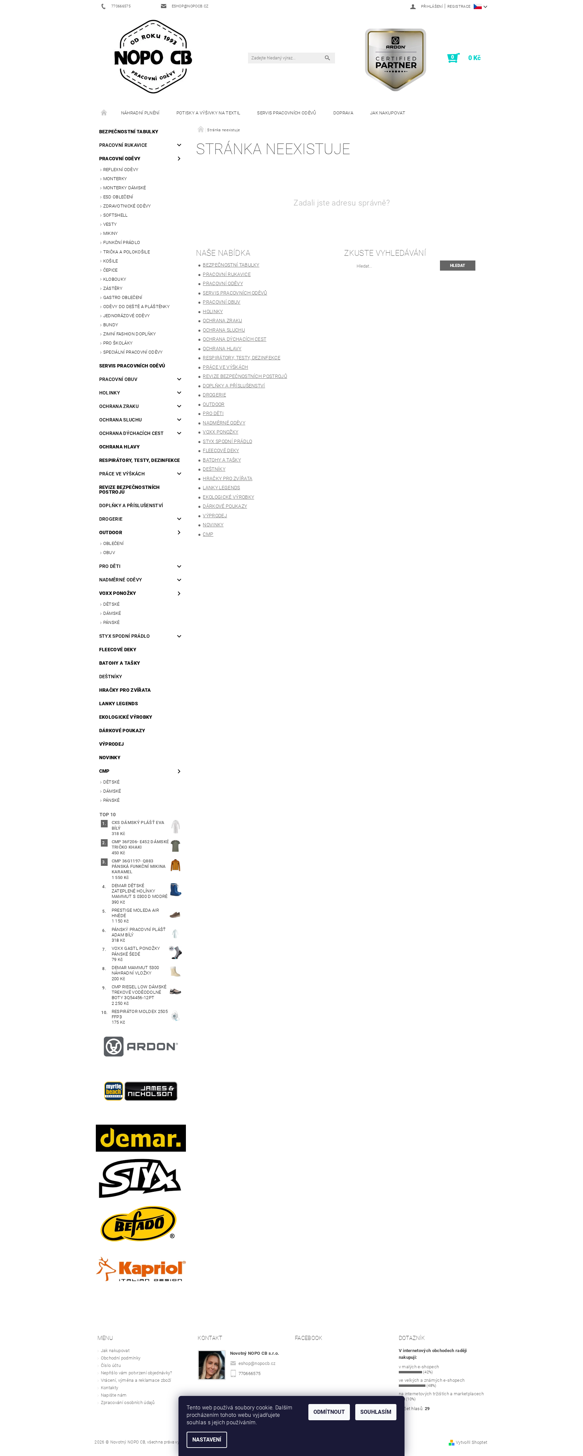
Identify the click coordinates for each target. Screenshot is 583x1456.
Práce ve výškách (122, 473)
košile (110, 261)
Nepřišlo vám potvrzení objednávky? (136, 1372)
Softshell (115, 215)
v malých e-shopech (419, 1366)
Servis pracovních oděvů (286, 112)
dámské (112, 613)
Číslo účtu (111, 1365)
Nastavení (206, 1439)
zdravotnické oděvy (127, 206)
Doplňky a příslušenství (131, 505)
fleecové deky (117, 649)
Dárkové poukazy (122, 730)
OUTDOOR (110, 532)
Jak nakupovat (387, 112)
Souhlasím (375, 1412)
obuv (109, 552)
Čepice (110, 270)
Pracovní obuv (118, 379)
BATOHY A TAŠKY (119, 663)
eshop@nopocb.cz (257, 1363)
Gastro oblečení (122, 297)
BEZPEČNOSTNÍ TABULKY (128, 131)
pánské (111, 622)
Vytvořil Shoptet (471, 1442)
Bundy (110, 324)
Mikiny (110, 233)
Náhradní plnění (140, 112)
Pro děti (110, 566)
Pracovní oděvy (119, 158)
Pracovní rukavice (123, 145)
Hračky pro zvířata (125, 690)
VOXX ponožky (117, 593)
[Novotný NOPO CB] (153, 56)
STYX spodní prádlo (124, 636)
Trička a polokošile (126, 251)
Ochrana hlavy (119, 446)
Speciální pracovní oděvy (133, 352)
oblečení (113, 543)
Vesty (110, 224)
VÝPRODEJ (111, 744)
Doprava (343, 112)
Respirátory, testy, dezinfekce (139, 460)
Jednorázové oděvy (126, 315)
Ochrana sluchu (120, 419)
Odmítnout (329, 1412)
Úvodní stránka (104, 113)
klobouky (115, 279)
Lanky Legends (118, 703)
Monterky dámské (124, 187)
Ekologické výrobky (125, 717)
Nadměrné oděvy (120, 579)
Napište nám (114, 1395)
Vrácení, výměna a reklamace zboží (136, 1380)
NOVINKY (109, 757)
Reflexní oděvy (120, 169)
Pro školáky (118, 343)
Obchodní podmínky (120, 1358)
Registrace (458, 6)
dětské (111, 604)
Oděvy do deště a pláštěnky (136, 306)
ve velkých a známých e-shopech (432, 1380)
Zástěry (112, 288)
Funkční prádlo (121, 242)
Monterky (115, 178)
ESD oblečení (118, 196)
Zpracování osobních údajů (128, 1402)
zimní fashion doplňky (129, 333)
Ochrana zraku (119, 406)
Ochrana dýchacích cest (131, 433)
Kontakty (109, 1387)
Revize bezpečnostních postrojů (129, 490)
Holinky (109, 392)
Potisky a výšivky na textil (208, 112)
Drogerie (111, 519)
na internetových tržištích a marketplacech (441, 1393)
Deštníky (110, 676)
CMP (104, 771)
